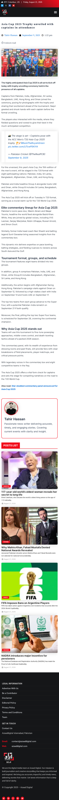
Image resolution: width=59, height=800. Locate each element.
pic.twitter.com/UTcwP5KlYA (23, 146)
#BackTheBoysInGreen (33, 143)
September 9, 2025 (18, 157)
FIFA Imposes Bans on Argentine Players (25, 603)
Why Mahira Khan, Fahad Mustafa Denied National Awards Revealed (25, 549)
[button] (55, 12)
